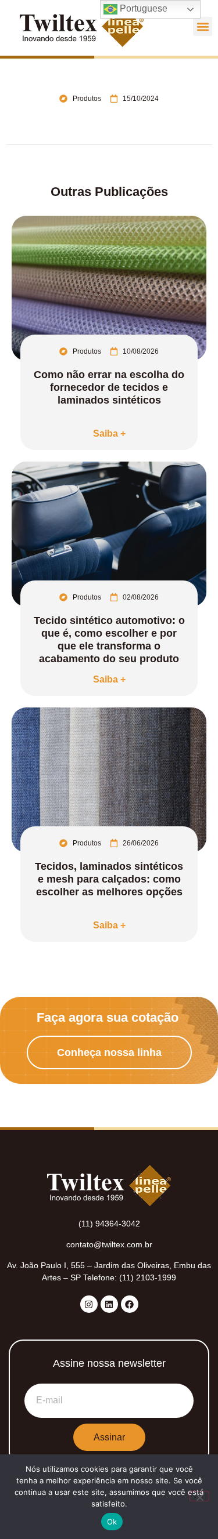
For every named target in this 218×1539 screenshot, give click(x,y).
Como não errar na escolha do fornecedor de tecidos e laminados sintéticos (109, 387)
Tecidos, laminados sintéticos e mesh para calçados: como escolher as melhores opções (109, 879)
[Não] (199, 1496)
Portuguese (142, 8)
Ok (112, 1521)
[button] (202, 26)
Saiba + (109, 433)
